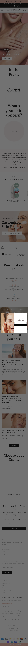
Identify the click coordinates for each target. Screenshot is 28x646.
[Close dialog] (26, 314)
